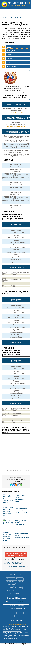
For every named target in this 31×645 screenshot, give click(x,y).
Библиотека (18, 587)
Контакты (20, 613)
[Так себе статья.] (9, 479)
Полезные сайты (20, 616)
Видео (9, 590)
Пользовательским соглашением (13, 562)
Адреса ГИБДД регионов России (16, 605)
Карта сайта (11, 613)
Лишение (19, 584)
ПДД (14, 590)
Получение (19, 578)
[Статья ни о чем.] (8, 479)
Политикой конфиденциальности (13, 563)
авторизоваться (20, 555)
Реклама (10, 616)
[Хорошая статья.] (13, 479)
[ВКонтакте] (13, 485)
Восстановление (11, 581)
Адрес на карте (12, 66)
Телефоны (10, 58)
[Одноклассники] (16, 485)
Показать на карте (16, 112)
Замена (21, 581)
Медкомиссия (11, 584)
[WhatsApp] (21, 485)
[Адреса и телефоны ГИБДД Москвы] (16, 601)
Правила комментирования (18, 567)
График (9, 62)
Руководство (11, 51)
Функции (9, 54)
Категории (10, 587)
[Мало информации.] (11, 479)
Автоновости (10, 578)
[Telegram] (18, 485)
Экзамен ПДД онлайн (13, 593)
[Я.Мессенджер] (11, 485)
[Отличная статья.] (15, 479)
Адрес (9, 47)
